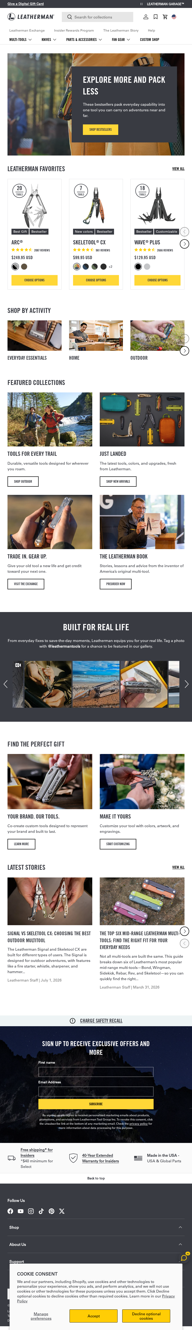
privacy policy (138, 1123)
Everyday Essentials (27, 358)
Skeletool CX (89, 242)
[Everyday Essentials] (34, 335)
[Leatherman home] (30, 17)
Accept (94, 1315)
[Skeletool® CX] (96, 206)
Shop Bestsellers (100, 129)
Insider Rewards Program (74, 30)
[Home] (96, 335)
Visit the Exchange (26, 584)
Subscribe (96, 1104)
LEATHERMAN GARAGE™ (166, 4)
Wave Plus (147, 242)
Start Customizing (118, 844)
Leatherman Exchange (27, 30)
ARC (17, 242)
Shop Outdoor (23, 481)
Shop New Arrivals (118, 481)
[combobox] (97, 17)
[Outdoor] (157, 335)
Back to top (96, 1178)
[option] (15, 266)
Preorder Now (115, 584)
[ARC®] (34, 206)
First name (46, 1062)
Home (74, 358)
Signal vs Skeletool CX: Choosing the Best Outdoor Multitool (49, 937)
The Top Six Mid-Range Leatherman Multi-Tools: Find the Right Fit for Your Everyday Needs (140, 940)
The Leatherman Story (121, 30)
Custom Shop (149, 39)
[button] (165, 17)
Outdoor (139, 358)
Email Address (49, 1082)
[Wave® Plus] (157, 206)
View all (178, 169)
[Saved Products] (155, 17)
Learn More (21, 844)
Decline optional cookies (146, 1316)
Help (151, 30)
